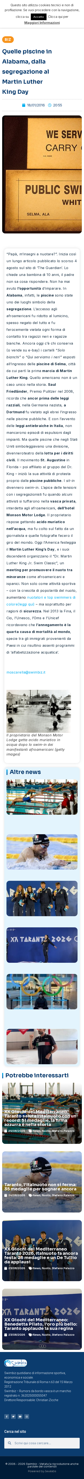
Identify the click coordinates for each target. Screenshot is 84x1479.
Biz (8, 39)
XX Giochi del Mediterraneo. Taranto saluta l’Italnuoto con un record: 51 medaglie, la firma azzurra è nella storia (40, 1118)
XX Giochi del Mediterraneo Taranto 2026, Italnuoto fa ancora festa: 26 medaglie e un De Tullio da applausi (41, 1255)
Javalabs (50, 1471)
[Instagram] (26, 1416)
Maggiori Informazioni (42, 23)
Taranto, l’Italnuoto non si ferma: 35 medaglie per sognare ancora (40, 1187)
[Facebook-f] (6, 1416)
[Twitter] (13, 1416)
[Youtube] (20, 1416)
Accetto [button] (38, 16)
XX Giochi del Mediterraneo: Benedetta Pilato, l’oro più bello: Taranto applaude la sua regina (40, 1324)
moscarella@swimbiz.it (25, 672)
